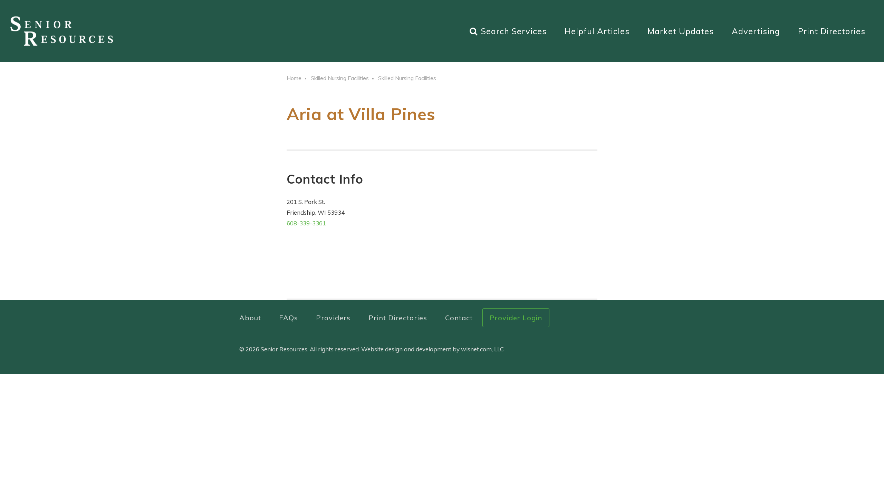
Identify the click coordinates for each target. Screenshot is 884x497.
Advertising (756, 31)
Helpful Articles (597, 31)
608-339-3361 (306, 223)
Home (294, 78)
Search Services (514, 31)
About (250, 317)
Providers (333, 317)
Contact (459, 317)
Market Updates (680, 31)
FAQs (288, 317)
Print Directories (831, 31)
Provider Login (516, 317)
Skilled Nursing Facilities (340, 78)
